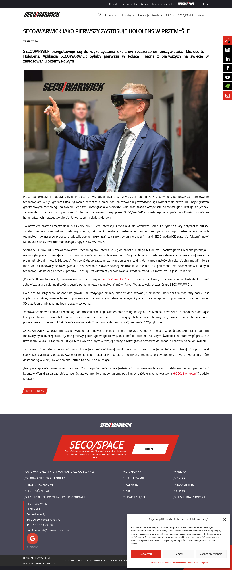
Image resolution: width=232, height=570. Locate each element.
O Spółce (114, 4)
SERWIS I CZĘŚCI (134, 497)
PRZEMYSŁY (131, 484)
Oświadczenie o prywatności (186, 562)
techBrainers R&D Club (118, 279)
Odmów (178, 554)
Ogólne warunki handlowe (92, 560)
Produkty (126, 15)
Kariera (145, 4)
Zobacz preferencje (211, 554)
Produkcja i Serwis (148, 15)
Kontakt (202, 15)
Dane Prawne (68, 560)
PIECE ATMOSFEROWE (39, 484)
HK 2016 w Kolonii (185, 374)
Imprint (204, 562)
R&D (168, 15)
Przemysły (111, 15)
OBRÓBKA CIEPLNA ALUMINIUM (45, 478)
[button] (225, 519)
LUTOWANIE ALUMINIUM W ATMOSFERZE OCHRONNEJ (60, 471)
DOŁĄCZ (150, 449)
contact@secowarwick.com (52, 530)
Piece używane (134, 478)
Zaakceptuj (146, 554)
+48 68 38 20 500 (42, 525)
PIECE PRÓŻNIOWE (38, 491)
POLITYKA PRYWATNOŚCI (122, 560)
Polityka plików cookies (160, 562)
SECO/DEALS (185, 15)
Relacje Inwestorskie (163, 4)
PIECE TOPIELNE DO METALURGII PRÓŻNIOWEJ (55, 497)
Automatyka (132, 471)
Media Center (130, 4)
